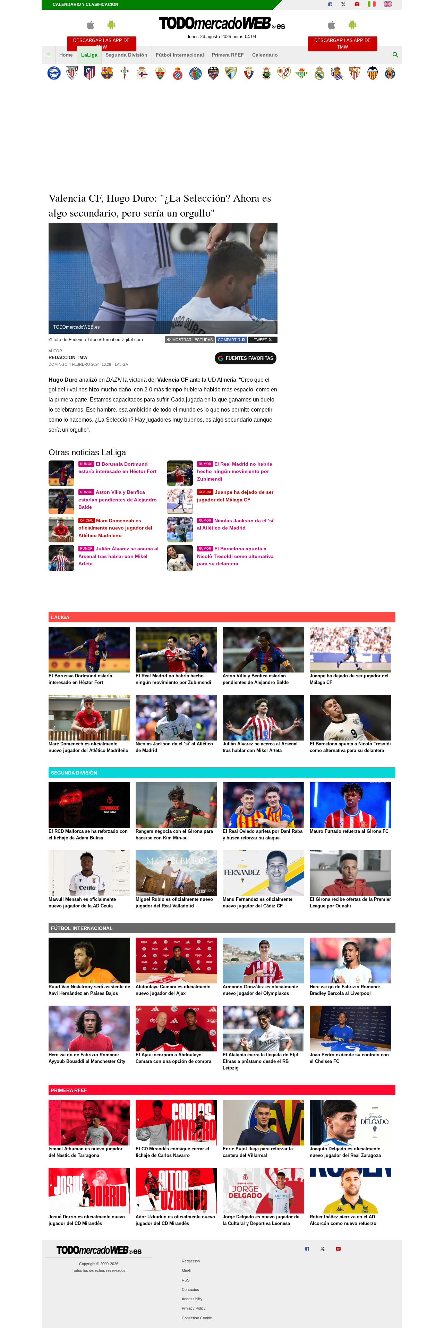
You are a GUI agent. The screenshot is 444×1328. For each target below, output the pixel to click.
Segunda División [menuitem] (126, 55)
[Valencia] (372, 73)
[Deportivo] (142, 73)
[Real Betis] (301, 73)
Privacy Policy (194, 1308)
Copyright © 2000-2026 (98, 1264)
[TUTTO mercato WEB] (372, 4)
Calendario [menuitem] (265, 55)
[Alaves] (54, 73)
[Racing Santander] (266, 73)
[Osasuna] (248, 73)
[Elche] (160, 73)
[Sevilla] (355, 73)
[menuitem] (48, 55)
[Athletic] (72, 73)
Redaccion (191, 1261)
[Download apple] (90, 28)
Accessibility (192, 1299)
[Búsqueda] (395, 55)
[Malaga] (231, 73)
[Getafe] (195, 73)
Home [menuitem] (66, 55)
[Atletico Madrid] (89, 73)
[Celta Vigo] (125, 73)
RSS (185, 1280)
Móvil (186, 1271)
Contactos (190, 1289)
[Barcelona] (107, 73)
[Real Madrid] (319, 73)
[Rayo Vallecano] (284, 73)
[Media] (357, 5)
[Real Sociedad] (337, 73)
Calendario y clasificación (85, 4)
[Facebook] (330, 5)
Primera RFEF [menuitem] (228, 55)
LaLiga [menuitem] (89, 55)
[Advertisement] (222, 135)
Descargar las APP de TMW (101, 44)
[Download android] (111, 28)
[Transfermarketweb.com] (388, 4)
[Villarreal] (390, 73)
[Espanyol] (178, 73)
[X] (343, 5)
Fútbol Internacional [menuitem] (180, 55)
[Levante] (213, 73)
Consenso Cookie (197, 1318)
